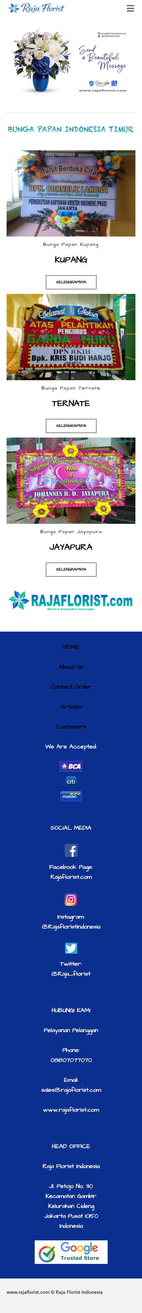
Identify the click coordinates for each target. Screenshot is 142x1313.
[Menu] (130, 8)
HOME (71, 647)
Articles (71, 707)
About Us (71, 667)
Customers (71, 727)
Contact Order (71, 687)
